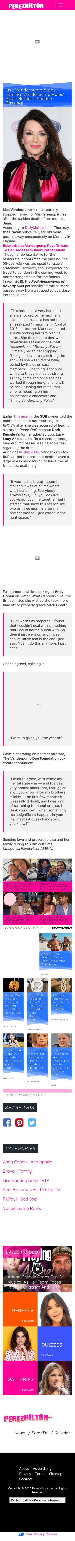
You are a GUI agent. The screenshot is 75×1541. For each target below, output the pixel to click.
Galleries (62, 1433)
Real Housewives (19, 1189)
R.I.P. (45, 1180)
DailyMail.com (36, 228)
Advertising (42, 1469)
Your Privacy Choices (41, 1534)
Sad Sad (29, 1199)
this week (31, 452)
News (19, 1433)
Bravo (9, 1171)
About (24, 1469)
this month (23, 416)
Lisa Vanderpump (20, 1180)
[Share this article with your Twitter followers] (32, 1122)
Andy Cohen (15, 1162)
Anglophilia (41, 1162)
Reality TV (50, 1189)
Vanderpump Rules (22, 1208)
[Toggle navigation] (60, 5)
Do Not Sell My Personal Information (37, 1500)
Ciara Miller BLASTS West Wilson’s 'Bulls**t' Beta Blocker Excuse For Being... (54, 920)
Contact (25, 1479)
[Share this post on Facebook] (7, 1122)
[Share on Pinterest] (19, 1122)
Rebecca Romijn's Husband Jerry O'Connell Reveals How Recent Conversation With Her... (53, 888)
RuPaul (10, 1199)
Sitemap (55, 1474)
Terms (40, 1474)
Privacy (25, 1474)
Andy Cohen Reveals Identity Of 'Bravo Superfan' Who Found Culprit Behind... (19, 920)
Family (25, 1171)
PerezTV (39, 1433)
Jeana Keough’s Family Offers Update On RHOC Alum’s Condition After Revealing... (20, 886)
